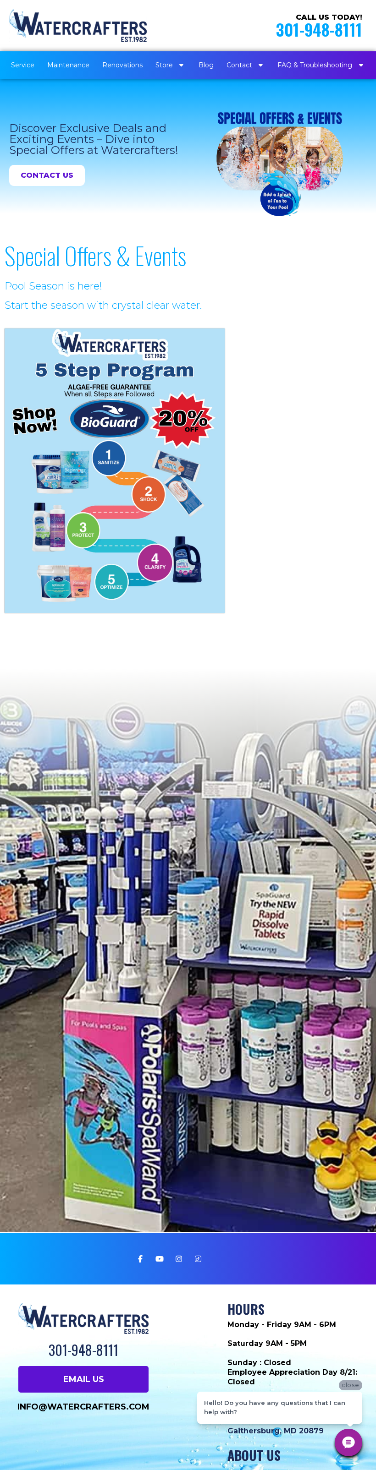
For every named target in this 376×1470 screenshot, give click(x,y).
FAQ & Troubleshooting (314, 65)
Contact (239, 65)
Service (22, 65)
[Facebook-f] (140, 1258)
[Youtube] (159, 1258)
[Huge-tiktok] (198, 1258)
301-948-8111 (319, 29)
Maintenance (68, 65)
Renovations (122, 65)
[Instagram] (178, 1258)
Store (164, 65)
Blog (206, 65)
